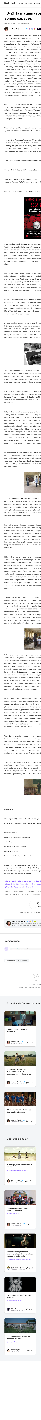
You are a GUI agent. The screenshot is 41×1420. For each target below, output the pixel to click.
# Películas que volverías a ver (17, 1288)
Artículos (28, 4)
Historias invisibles (15, 1301)
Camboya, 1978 (13, 1213)
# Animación (27, 1201)
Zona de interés (13, 1342)
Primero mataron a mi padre (17, 1170)
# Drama (9, 1157)
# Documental (17, 1201)
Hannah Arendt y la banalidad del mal (20, 1259)
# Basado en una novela (21, 1157)
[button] (33, 1013)
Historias (37, 4)
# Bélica (28, 1329)
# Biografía (10, 1244)
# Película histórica (19, 1329)
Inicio (21, 4)
